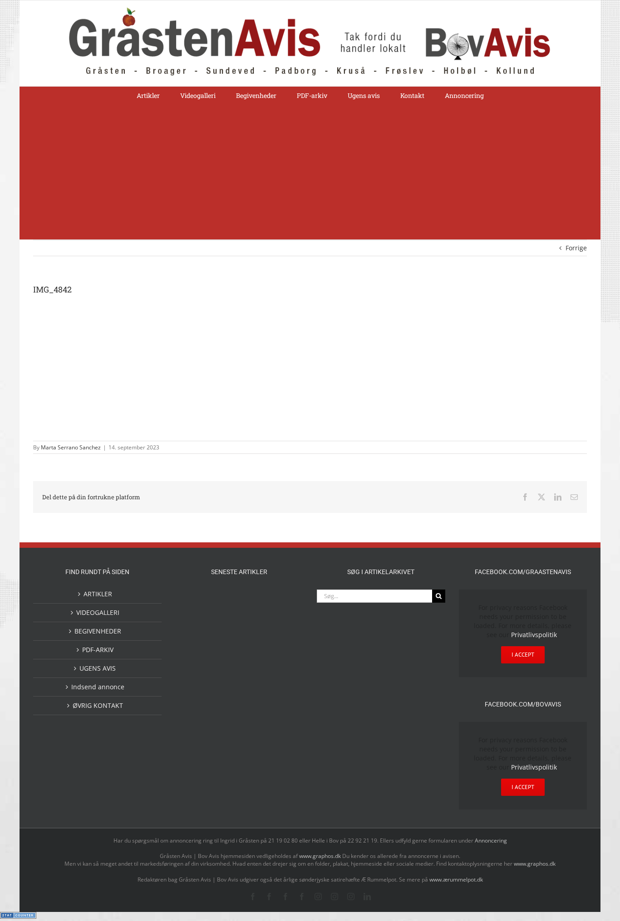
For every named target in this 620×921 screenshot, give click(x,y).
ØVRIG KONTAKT (98, 705)
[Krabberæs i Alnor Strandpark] (282, 721)
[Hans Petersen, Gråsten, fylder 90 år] (224, 753)
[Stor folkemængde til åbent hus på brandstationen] (253, 751)
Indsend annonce (97, 686)
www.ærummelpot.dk (456, 879)
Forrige (576, 248)
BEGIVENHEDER (97, 631)
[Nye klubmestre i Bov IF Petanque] (195, 675)
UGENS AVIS (97, 668)
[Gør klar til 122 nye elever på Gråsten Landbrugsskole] (195, 637)
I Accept (523, 654)
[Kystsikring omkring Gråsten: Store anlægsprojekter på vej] (195, 713)
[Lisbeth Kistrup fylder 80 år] (195, 754)
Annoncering (491, 840)
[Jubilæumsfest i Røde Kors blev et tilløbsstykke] (282, 675)
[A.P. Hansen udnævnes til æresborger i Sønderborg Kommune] (224, 608)
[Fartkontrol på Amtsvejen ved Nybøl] (195, 599)
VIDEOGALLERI (97, 612)
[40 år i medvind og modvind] (282, 751)
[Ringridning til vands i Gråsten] (224, 674)
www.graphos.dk (320, 856)
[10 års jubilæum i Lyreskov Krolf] (253, 683)
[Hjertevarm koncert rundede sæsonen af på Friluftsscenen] (253, 638)
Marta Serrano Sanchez (71, 447)
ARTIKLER (98, 594)
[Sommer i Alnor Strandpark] (253, 714)
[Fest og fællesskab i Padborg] (282, 638)
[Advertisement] (310, 171)
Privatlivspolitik (534, 634)
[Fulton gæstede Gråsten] (282, 599)
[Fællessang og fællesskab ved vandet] (253, 600)
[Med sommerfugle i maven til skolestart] (224, 715)
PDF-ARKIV (97, 649)
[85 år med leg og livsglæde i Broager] (224, 645)
